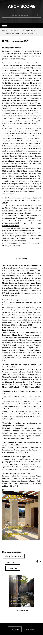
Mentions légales (29, 629)
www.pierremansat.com (10, 225)
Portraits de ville (12, 562)
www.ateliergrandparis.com (12, 210)
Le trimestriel (14, 31)
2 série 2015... (13, 568)
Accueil (4, 31)
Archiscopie (21, 6)
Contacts (15, 629)
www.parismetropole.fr (10, 223)
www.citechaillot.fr (17, 205)
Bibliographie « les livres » (13, 556)
